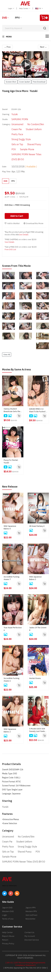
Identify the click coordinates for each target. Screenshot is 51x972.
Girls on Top (17, 144)
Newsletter (30, 918)
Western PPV (31, 911)
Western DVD (8, 911)
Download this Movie (34, 223)
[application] (25, 64)
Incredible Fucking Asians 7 (11, 578)
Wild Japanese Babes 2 (10, 730)
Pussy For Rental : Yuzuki (11, 461)
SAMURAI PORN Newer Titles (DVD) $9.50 (26, 157)
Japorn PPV (31, 907)
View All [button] (6, 354)
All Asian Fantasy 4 (36, 526)
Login (10, 8)
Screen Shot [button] (11, 82)
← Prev (7, 47)
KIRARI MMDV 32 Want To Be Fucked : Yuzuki (37, 410)
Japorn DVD (7, 907)
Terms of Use (7, 918)
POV (13, 149)
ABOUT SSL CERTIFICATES (9, 885)
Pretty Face (17, 134)
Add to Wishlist (13, 223)
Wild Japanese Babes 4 (10, 527)
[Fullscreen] (45, 75)
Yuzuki (14, 114)
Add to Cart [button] (16, 215)
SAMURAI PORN (19, 119)
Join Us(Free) (31, 915)
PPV (17, 17)
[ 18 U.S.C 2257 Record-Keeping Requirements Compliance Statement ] (25, 963)
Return (5, 939)
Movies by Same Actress (16, 369)
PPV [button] (13, 181)
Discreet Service (32, 939)
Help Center (24, 8)
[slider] (17, 75)
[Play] (25, 64)
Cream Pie (16, 129)
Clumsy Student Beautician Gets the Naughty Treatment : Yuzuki (12, 410)
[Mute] (40, 75)
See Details (23, 234)
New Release (9, 486)
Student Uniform (34, 129)
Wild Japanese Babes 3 (35, 578)
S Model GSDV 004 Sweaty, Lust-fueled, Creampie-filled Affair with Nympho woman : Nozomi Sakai (38, 730)
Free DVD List (10, 249)
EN (39, 8)
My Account (30, 936)
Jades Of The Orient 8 (37, 628)
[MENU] (47, 36)
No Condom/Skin (35, 124)
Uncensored (17, 124)
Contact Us (29, 932)
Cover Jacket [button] (24, 82)
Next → (43, 47)
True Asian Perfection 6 (13, 628)
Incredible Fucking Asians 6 (11, 679)
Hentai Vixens (35, 678)
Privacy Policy (8, 943)
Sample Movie (27, 149)
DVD (4, 17)
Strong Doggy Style (21, 139)
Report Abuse (8, 936)
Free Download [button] (39, 82)
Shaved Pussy (34, 144)
